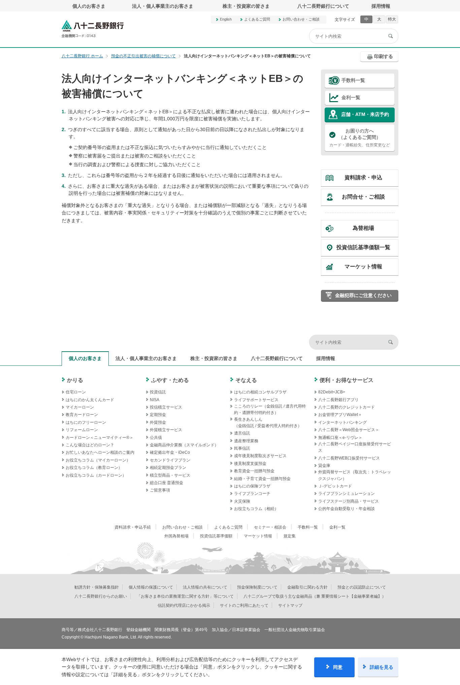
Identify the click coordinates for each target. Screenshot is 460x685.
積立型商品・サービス (170, 475)
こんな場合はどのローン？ (90, 445)
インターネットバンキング (342, 422)
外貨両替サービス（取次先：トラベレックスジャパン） (354, 475)
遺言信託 (242, 433)
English (226, 19)
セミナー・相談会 (270, 527)
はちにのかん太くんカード (90, 399)
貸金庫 (324, 465)
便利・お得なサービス (346, 380)
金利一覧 (350, 97)
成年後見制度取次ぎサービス (260, 455)
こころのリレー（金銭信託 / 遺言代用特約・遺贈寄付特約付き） (270, 409)
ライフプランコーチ (252, 493)
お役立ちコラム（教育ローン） (94, 467)
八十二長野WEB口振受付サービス (349, 458)
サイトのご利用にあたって (244, 605)
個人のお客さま (88, 6)
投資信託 (158, 392)
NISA (154, 399)
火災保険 (242, 501)
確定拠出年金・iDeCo (170, 452)
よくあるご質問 (257, 19)
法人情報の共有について (205, 587)
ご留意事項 (160, 490)
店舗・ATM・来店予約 (365, 114)
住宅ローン (76, 392)
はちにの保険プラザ (252, 486)
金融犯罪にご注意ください (363, 295)
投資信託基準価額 (216, 536)
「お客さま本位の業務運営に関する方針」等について (185, 596)
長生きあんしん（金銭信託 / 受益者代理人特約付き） (268, 422)
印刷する (383, 56)
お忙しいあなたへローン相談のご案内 (100, 452)
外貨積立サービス (166, 429)
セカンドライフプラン (170, 460)
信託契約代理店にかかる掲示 (184, 605)
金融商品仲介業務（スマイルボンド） (184, 445)
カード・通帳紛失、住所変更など (359, 137)
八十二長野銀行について (323, 6)
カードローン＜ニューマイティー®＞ (99, 437)
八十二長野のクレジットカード (346, 407)
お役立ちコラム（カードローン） (96, 475)
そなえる (246, 380)
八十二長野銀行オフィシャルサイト (93, 29)
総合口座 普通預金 (166, 482)
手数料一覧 (353, 80)
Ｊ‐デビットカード (335, 486)
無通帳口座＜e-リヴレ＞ (340, 437)
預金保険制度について (257, 587)
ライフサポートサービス (256, 399)
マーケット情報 (363, 266)
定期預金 (158, 414)
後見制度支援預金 (250, 463)
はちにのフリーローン (86, 422)
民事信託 (242, 448)
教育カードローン (82, 414)
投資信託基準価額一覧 (363, 247)
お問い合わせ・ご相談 (301, 19)
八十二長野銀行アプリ (338, 399)
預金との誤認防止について (361, 587)
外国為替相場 (176, 536)
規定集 (290, 536)
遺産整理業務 (246, 441)
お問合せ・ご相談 (363, 197)
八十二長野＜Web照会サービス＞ (348, 429)
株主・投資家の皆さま (246, 6)
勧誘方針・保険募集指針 (96, 587)
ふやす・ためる (170, 380)
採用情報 (380, 6)
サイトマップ (290, 605)
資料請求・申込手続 (132, 527)
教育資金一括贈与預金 (254, 471)
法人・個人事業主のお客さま (162, 6)
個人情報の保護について (151, 587)
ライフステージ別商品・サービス (348, 501)
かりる (75, 380)
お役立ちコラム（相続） (256, 508)
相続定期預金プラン (168, 467)
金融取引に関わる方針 (307, 587)
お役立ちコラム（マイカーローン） (98, 460)
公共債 (156, 437)
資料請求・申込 (363, 177)
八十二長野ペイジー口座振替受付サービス (354, 447)
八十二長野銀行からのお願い (100, 596)
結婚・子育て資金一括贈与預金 (262, 478)
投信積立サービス (166, 407)
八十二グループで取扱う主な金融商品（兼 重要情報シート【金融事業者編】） (314, 596)
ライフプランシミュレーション (346, 493)
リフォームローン (82, 429)
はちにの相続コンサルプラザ (260, 392)
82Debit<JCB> (331, 392)
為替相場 (363, 228)
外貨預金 (158, 422)
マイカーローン (80, 407)
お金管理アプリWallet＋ (340, 414)
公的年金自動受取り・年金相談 (346, 508)
